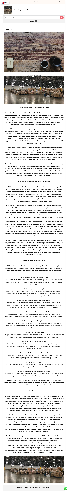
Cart (15, 1)
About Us (10, 1)
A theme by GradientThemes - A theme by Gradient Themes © (34, 487)
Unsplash (39, 75)
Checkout (20, 1)
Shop (41, 3)
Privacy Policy (57, 1)
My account (50, 1)
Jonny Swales (33, 75)
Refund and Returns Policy (32, 3)
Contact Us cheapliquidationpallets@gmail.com (33, 1)
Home (45, 1)
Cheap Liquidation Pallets (22, 10)
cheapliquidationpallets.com (15, 450)
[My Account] (31, 21)
